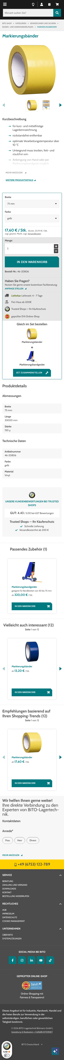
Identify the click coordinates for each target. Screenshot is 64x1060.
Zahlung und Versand (14, 885)
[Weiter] (60, 105)
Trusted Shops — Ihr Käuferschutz (28, 308)
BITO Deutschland (30, 1044)
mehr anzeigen (10, 855)
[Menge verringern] (56, 251)
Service (7, 875)
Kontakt (6, 892)
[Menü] (5, 4)
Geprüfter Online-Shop (32, 976)
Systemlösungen (11, 938)
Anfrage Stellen (14, 288)
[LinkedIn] (31, 960)
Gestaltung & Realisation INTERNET (32, 1032)
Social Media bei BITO (32, 951)
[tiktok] (49, 960)
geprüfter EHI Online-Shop (25, 316)
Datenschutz (9, 917)
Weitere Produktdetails (19, 180)
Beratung (7, 881)
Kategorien (21, 23)
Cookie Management (13, 921)
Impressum (8, 913)
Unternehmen (11, 928)
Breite (8, 197)
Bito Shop (7, 23)
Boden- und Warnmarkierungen (17, 27)
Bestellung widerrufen (15, 896)
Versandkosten (34, 234)
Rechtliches (10, 903)
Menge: (9, 240)
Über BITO (7, 934)
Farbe (8, 211)
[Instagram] (21, 960)
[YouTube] (40, 960)
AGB (4, 909)
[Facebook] (12, 960)
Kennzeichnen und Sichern (43, 23)
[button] (57, 4)
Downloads (9, 888)
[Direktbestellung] (49, 4)
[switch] (7, 1055)
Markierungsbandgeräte (32, 364)
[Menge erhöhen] (56, 246)
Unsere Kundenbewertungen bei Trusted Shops (32, 503)
